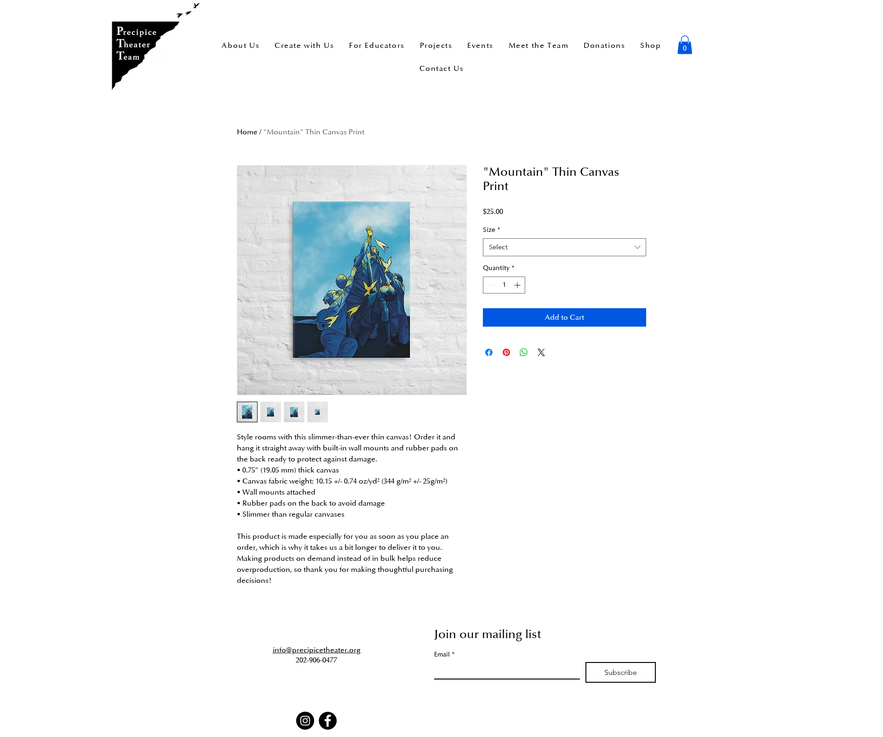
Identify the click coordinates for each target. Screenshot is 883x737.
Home (247, 132)
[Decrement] (490, 285)
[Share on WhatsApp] (523, 352)
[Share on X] (541, 352)
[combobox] (564, 247)
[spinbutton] (504, 285)
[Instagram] (305, 721)
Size (491, 230)
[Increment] (518, 285)
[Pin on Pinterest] (506, 352)
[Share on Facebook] (488, 352)
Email (444, 654)
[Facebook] (328, 721)
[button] (685, 44)
